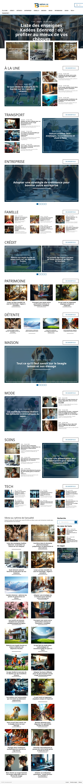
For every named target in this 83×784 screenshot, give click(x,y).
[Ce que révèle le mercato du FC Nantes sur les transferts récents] (16, 662)
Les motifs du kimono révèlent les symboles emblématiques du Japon (22, 413)
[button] (37, 204)
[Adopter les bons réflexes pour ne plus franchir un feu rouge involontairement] (12, 123)
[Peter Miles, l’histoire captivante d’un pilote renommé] (12, 147)
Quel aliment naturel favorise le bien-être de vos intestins (41, 51)
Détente (39, 21)
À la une (12, 68)
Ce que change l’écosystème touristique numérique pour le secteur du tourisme (46, 493)
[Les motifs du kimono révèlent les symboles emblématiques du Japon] (16, 610)
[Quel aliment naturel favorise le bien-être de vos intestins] (12, 460)
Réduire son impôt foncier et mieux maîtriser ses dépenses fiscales (22, 259)
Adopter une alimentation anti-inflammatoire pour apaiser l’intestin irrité (60, 460)
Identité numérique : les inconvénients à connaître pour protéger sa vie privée (72, 502)
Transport (15, 114)
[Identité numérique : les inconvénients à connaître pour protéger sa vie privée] (60, 504)
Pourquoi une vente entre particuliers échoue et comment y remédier (41, 303)
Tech (9, 486)
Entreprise (15, 161)
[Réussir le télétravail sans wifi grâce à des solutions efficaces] (34, 503)
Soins (10, 439)
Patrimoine (15, 281)
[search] (77, 5)
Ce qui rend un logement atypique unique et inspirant (67, 303)
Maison (11, 342)
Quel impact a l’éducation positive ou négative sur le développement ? (72, 228)
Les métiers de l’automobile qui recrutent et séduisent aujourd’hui (30, 134)
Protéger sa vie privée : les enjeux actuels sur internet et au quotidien (72, 492)
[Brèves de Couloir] (41, 5)
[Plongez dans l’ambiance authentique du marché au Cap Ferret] (16, 737)
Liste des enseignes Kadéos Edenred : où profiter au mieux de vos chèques (41, 32)
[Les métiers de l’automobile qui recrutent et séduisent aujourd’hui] (12, 135)
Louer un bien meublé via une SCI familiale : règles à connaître (65, 50)
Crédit (11, 242)
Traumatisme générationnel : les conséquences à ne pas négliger (20, 228)
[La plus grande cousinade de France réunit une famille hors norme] (34, 219)
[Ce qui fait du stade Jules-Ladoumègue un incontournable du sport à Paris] (51, 323)
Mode (10, 393)
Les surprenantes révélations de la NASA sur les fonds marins (67, 99)
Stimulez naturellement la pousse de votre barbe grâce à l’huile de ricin (31, 471)
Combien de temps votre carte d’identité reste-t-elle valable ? (67, 75)
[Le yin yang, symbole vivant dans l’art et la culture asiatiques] (49, 88)
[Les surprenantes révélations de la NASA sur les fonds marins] (49, 100)
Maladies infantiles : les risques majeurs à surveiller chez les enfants (71, 218)
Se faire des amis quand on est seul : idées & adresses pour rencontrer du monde (46, 228)
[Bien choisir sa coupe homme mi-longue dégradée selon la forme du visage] (49, 401)
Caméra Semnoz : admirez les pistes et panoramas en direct (32, 331)
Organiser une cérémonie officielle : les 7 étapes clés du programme (21, 218)
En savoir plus (71, 68)
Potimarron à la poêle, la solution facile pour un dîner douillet (67, 556)
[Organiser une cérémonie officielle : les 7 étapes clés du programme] (9, 219)
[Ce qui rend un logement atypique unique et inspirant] (67, 292)
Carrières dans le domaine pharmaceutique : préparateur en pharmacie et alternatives (17, 51)
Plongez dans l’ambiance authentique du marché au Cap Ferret (16, 749)
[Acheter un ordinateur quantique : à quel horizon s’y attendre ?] (9, 494)
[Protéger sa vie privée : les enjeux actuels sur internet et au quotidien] (60, 494)
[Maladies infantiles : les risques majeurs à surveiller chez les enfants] (60, 219)
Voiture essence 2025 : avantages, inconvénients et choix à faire (60, 135)
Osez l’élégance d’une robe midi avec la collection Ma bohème (67, 424)
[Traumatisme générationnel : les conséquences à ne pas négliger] (9, 229)
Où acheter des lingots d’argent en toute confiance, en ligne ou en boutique (60, 259)
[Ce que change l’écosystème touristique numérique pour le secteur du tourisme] (34, 494)
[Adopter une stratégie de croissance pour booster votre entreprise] (43, 584)
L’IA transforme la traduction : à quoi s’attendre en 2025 (19, 502)
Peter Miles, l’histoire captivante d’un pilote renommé (30, 146)
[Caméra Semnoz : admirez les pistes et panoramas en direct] (32, 323)
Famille (11, 212)
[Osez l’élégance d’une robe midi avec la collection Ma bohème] (49, 425)
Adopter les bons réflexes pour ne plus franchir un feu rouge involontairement (30, 122)
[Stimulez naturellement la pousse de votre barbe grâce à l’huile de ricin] (12, 472)
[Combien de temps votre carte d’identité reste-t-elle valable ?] (49, 76)
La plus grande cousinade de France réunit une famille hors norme (46, 218)
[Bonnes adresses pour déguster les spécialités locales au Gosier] (70, 323)
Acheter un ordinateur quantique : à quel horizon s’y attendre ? (20, 492)
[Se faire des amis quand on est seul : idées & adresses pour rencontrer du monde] (34, 229)
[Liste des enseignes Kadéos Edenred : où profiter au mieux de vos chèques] (13, 323)
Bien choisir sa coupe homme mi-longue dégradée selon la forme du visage (68, 401)
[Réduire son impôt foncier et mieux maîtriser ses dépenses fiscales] (16, 635)
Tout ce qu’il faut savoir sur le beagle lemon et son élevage (41, 364)
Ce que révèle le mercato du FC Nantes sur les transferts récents (22, 89)
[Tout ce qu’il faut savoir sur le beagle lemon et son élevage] (16, 712)
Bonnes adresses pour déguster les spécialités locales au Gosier (70, 331)
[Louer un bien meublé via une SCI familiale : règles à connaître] (16, 292)
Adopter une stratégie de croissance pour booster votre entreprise (41, 183)
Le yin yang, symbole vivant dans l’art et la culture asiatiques (68, 87)
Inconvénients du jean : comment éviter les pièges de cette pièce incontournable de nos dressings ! (68, 413)
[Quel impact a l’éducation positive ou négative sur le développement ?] (60, 229)
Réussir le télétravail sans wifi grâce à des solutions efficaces (46, 503)
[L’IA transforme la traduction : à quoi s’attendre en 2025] (9, 503)
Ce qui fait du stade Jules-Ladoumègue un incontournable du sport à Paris (51, 331)
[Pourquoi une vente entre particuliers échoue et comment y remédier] (41, 292)
